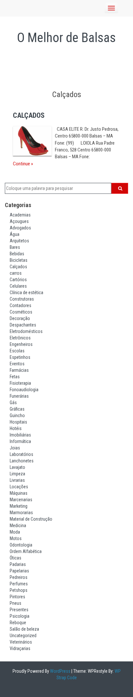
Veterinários (21, 642)
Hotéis (16, 428)
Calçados (18, 266)
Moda (15, 532)
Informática (20, 441)
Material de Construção (31, 519)
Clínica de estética (26, 292)
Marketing (18, 506)
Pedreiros (18, 577)
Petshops (18, 590)
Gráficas (17, 409)
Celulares (18, 286)
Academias (20, 214)
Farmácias (19, 370)
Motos (16, 538)
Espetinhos (20, 357)
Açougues (19, 221)
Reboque (18, 622)
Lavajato (17, 467)
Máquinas (18, 493)
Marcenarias (21, 499)
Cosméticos (21, 312)
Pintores (17, 596)
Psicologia (19, 616)
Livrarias (17, 480)
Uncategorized (23, 635)
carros (16, 273)
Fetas (15, 376)
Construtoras (22, 299)
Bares (15, 247)
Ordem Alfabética (26, 551)
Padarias (18, 564)
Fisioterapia (20, 383)
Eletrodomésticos (26, 331)
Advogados (20, 227)
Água (14, 234)
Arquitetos (19, 240)
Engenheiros (21, 344)
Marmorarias (21, 512)
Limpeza (17, 473)
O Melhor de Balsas (66, 37)
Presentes (19, 609)
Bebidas (17, 253)
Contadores (20, 305)
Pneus (15, 603)
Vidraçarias (20, 648)
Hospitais (18, 422)
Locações (19, 486)
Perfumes (19, 583)
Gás (13, 402)
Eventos (17, 363)
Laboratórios (21, 454)
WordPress (59, 671)
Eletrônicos (20, 337)
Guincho (17, 415)
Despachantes (23, 324)
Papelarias (19, 570)
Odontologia (21, 545)
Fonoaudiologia (24, 389)
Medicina (18, 525)
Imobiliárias (20, 434)
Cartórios (18, 279)
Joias (15, 447)
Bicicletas (18, 260)
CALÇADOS (29, 115)
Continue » (23, 164)
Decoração (20, 318)
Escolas (17, 350)
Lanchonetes (22, 460)
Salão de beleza (24, 629)
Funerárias (19, 396)
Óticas (15, 557)
